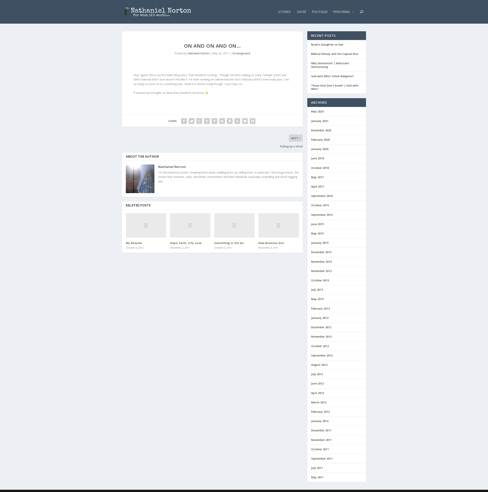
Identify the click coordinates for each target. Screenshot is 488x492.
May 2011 (317, 477)
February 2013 (320, 308)
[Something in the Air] (234, 225)
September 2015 (322, 215)
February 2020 (320, 139)
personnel (341, 12)
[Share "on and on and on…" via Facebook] (184, 121)
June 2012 (317, 383)
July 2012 (317, 374)
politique (319, 12)
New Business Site (271, 243)
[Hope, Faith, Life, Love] (190, 225)
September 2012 (322, 355)
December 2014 (321, 252)
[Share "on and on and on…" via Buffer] (230, 121)
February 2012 (320, 411)
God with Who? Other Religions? (332, 76)
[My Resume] (146, 225)
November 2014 (321, 261)
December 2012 (321, 327)
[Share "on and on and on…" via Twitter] (191, 121)
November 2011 (321, 440)
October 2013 (320, 280)
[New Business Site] (278, 225)
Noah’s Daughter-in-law (327, 44)
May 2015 (317, 233)
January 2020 (319, 149)
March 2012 (318, 402)
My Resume (134, 243)
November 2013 (321, 271)
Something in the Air (229, 243)
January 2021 (319, 121)
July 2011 (317, 468)
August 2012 (319, 365)
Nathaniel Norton (198, 53)
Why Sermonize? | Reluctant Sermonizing (330, 64)
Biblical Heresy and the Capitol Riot (334, 54)
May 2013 (317, 299)
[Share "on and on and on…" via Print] (252, 121)
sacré (301, 12)
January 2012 (319, 421)
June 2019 (317, 158)
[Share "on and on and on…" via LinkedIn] (222, 121)
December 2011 (321, 430)
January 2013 (319, 318)
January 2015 (319, 243)
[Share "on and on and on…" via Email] (245, 121)
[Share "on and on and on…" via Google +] (199, 121)
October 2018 (320, 168)
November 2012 (321, 336)
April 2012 (317, 393)
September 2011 (322, 458)
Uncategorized (241, 53)
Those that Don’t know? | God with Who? (334, 87)
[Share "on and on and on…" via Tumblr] (207, 121)
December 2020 (321, 130)
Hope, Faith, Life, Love (185, 243)
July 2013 (317, 289)
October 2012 (320, 346)
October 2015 (320, 205)
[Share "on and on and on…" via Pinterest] (214, 121)
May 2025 (317, 111)
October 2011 (320, 449)
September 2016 (322, 196)
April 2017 (317, 186)
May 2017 (317, 177)
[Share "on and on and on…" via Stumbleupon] (237, 121)
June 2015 (317, 224)
